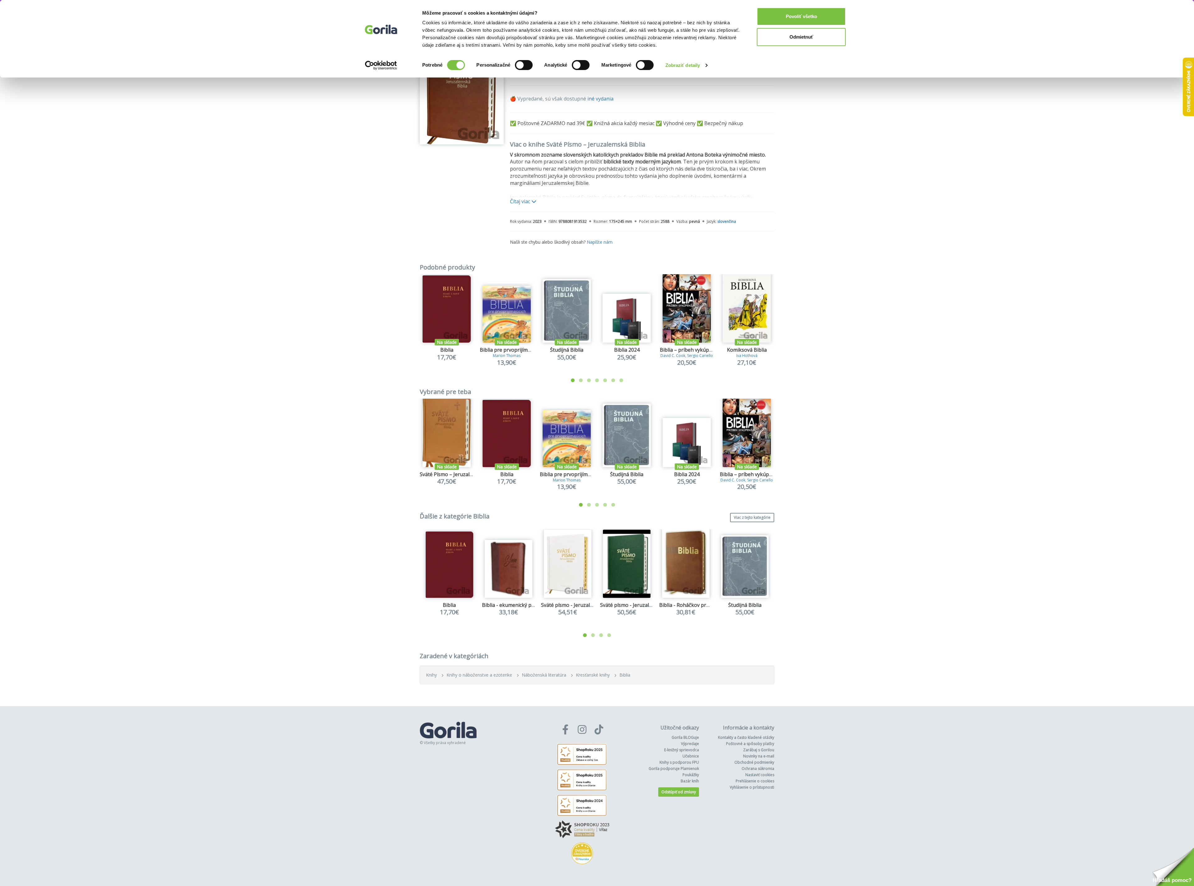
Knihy (431, 675)
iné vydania (600, 98)
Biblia (446, 349)
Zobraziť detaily (682, 65)
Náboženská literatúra (544, 675)
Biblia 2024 (627, 349)
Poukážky (691, 774)
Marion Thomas (507, 355)
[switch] (524, 65)
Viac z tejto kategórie (752, 517)
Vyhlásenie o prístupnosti (752, 787)
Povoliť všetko (801, 16)
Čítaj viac (520, 201)
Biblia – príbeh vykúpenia (689, 349)
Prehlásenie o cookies (755, 781)
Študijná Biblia (566, 349)
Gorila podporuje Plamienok (674, 768)
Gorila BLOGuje (685, 737)
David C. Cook (672, 355)
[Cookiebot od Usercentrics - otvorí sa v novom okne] (381, 65)
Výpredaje (690, 743)
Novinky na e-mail (758, 756)
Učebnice (691, 756)
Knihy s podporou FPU (679, 762)
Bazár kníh (690, 781)
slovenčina (726, 221)
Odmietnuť (801, 37)
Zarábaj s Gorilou (758, 749)
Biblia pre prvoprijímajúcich (512, 349)
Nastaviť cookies (759, 774)
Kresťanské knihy (593, 675)
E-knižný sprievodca (681, 749)
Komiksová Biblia (747, 349)
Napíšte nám (600, 242)
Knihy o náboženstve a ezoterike (479, 675)
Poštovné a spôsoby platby (750, 743)
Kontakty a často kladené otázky (746, 737)
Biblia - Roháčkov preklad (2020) (696, 605)
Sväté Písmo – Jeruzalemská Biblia (459, 474)
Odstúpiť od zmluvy (678, 792)
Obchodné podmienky (754, 762)
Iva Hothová (746, 355)
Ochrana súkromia (758, 768)
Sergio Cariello (700, 355)
